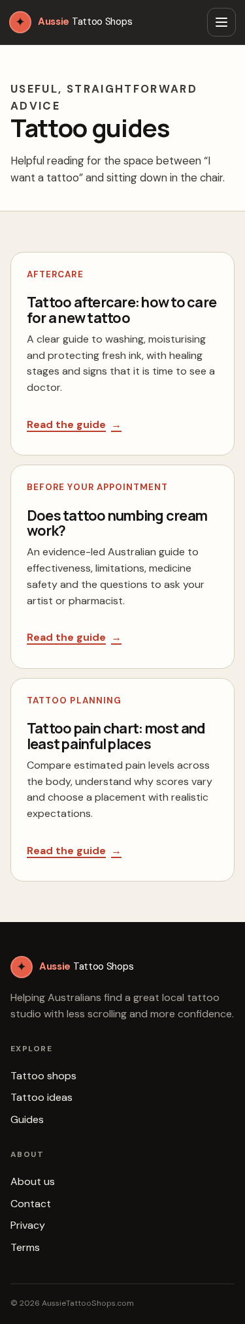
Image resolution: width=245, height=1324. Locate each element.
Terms (25, 1247)
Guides (27, 1119)
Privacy (27, 1225)
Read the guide (74, 424)
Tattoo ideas (41, 1097)
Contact (30, 1203)
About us (32, 1181)
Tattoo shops (43, 1076)
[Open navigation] (221, 22)
